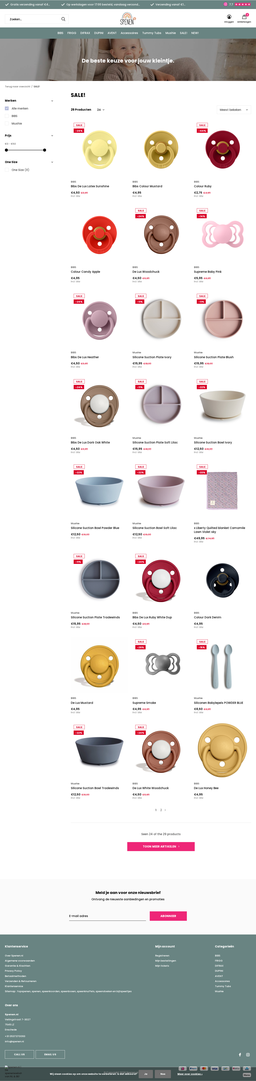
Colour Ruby (203, 186)
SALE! (183, 33)
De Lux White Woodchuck (150, 788)
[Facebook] (240, 1055)
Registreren (162, 955)
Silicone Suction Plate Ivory (151, 357)
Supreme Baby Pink (208, 272)
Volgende (165, 810)
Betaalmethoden (15, 976)
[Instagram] (248, 1055)
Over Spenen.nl (14, 955)
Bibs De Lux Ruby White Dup (152, 617)
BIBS (60, 33)
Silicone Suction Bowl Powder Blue (95, 528)
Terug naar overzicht (17, 86)
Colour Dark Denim (207, 617)
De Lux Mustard (82, 703)
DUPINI (98, 33)
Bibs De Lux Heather (85, 357)
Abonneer (168, 916)
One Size (20, 170)
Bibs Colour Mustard (147, 186)
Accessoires (129, 33)
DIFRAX (85, 33)
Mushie (170, 33)
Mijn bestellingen (165, 960)
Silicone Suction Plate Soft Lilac (155, 442)
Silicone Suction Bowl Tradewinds (95, 788)
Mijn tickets (162, 966)
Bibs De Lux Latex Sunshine (90, 186)
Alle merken (20, 108)
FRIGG (71, 33)
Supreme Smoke (144, 703)
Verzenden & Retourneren (20, 981)
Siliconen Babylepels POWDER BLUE (218, 703)
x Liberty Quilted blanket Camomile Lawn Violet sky (219, 530)
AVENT (112, 33)
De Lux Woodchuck (145, 272)
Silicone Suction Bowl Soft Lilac (154, 528)
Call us (19, 1054)
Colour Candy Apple (85, 272)
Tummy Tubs (151, 33)
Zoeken (63, 19)
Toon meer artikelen (160, 846)
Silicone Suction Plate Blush (214, 357)
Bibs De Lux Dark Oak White (90, 442)
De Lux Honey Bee (206, 788)
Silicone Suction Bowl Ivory (213, 442)
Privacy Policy (13, 971)
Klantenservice (14, 986)
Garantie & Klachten (17, 966)
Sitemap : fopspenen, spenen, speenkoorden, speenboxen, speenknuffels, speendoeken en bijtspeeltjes (68, 991)
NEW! (195, 33)
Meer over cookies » (190, 1074)
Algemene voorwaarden (20, 960)
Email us (50, 1054)
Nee (162, 1074)
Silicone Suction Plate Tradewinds (95, 617)
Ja (145, 1074)
